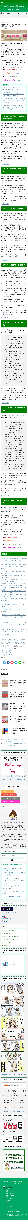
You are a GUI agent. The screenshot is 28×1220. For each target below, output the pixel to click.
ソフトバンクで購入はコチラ (10, 798)
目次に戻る (5, 164)
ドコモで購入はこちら (8, 794)
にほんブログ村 (6, 919)
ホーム (5, 1181)
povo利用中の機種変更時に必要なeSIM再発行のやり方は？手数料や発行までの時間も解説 (13, 566)
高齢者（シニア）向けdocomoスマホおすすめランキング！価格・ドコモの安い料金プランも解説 (13, 94)
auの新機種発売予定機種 (12, 897)
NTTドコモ (9, 1198)
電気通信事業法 (10, 1195)
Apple (7, 1208)
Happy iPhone (14, 9)
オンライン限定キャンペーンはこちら (14, 776)
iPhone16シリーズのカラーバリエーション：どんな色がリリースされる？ (13, 880)
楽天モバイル (6, 669)
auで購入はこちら (7, 791)
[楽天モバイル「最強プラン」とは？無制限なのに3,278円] (16, 662)
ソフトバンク (9, 1206)
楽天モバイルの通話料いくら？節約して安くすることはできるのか (6, 652)
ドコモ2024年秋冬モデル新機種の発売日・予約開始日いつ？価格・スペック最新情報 (14, 100)
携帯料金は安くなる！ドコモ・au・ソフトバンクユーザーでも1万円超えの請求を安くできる (14, 624)
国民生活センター (11, 1192)
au (6, 1203)
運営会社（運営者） (13, 1181)
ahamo (8, 1200)
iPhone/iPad (7, 943)
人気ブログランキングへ (9, 912)
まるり (18, 822)
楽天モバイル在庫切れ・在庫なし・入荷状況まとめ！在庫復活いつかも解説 (18, 719)
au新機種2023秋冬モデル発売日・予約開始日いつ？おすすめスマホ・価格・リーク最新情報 (14, 107)
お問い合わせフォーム (11, 847)
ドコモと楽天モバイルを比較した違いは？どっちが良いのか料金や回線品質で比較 (18, 694)
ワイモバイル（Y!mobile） (11, 940)
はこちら (12, 69)
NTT (7, 1197)
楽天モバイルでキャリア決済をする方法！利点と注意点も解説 (18, 683)
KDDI (7, 1201)
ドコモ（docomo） (9, 930)
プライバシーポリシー (16, 1183)
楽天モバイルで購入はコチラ (10, 801)
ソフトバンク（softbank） (11, 936)
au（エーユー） (8, 933)
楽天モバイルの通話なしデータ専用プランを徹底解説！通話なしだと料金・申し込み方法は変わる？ (19, 642)
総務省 (20, 1181)
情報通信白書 (9, 1193)
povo (7, 1205)
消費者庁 (8, 1190)
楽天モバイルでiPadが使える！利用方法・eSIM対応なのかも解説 (18, 731)
